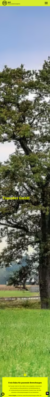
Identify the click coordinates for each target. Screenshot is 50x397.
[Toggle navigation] (46, 3)
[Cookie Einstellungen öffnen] (2, 394)
